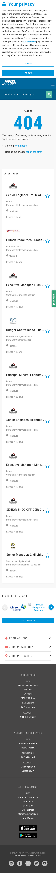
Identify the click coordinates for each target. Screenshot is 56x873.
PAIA (16, 856)
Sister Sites (28, 806)
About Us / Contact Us (28, 797)
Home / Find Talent (28, 743)
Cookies (30, 856)
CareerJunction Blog (28, 814)
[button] (53, 308)
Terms (39, 856)
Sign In (23, 717)
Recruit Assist (28, 748)
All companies (28, 620)
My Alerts (28, 694)
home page (21, 145)
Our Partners (28, 810)
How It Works (28, 818)
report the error (34, 151)
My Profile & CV (28, 698)
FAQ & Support (28, 707)
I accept (28, 73)
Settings (28, 64)
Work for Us (28, 801)
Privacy (22, 856)
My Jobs (28, 689)
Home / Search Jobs (28, 685)
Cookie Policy (29, 41)
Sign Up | (25, 767)
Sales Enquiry (28, 771)
